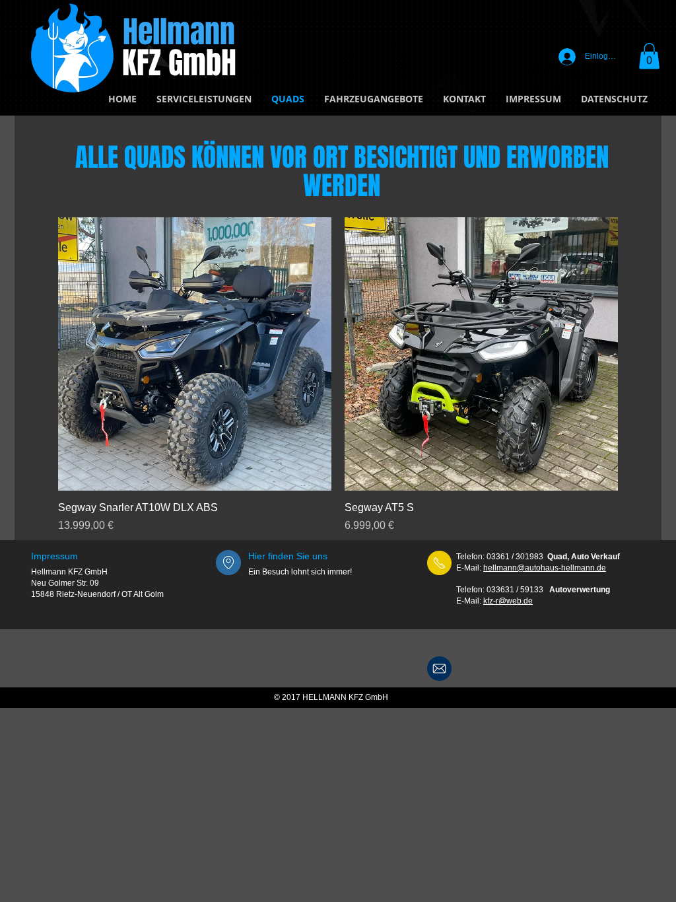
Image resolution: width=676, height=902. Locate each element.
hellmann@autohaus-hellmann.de (544, 567)
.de (527, 601)
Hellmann (179, 32)
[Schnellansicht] (194, 354)
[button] (649, 56)
